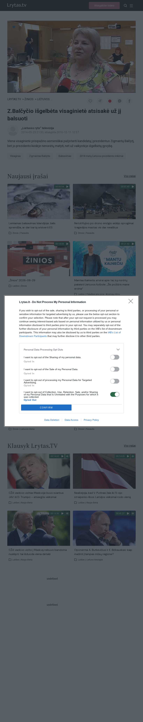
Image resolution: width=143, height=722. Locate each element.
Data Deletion (51, 419)
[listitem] (71, 349)
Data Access (71, 419)
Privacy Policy (91, 419)
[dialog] (71, 361)
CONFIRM (46, 407)
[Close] (132, 302)
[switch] (114, 357)
